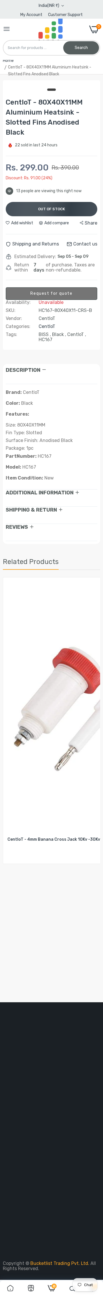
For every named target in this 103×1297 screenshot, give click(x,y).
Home (8, 60)
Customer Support (65, 14)
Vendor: (14, 318)
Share (91, 223)
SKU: (10, 310)
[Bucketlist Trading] (50, 29)
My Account (31, 14)
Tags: (11, 334)
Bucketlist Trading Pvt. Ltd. (60, 1263)
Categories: (18, 326)
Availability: (18, 302)
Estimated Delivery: (35, 256)
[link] (10, 1289)
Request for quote (51, 293)
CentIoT (47, 326)
